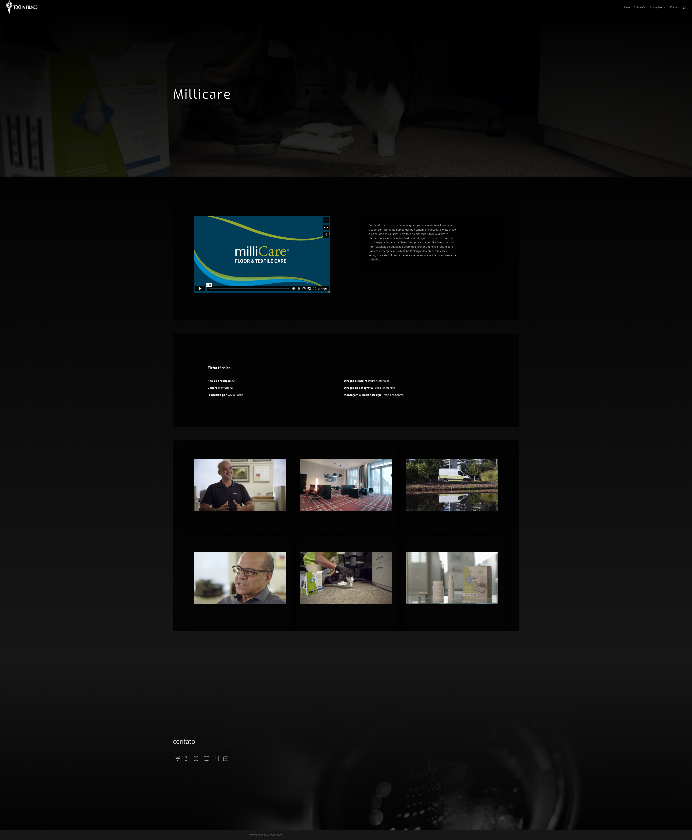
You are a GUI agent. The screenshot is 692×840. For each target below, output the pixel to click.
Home (626, 7)
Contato (674, 7)
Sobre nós (639, 7)
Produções (656, 7)
